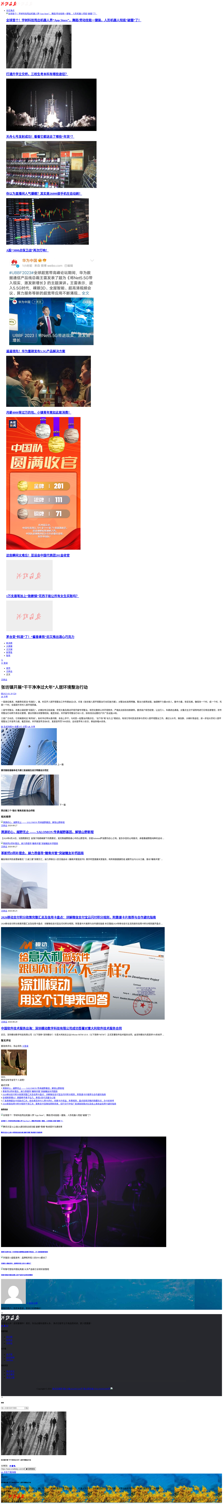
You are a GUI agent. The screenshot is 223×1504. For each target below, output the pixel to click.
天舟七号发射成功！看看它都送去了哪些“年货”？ (40, 136)
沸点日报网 (57, 1389)
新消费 (9, 643)
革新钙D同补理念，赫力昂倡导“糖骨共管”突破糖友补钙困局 (42, 853)
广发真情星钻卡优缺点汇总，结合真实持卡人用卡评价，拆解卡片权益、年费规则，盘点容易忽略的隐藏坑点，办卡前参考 (58, 1101)
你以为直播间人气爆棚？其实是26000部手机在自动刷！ (44, 193)
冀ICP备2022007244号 (73, 1389)
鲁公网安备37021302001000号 (97, 1389)
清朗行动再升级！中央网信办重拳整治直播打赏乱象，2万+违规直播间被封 (24, 1252)
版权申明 (10, 1357)
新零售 (9, 652)
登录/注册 (33, 1303)
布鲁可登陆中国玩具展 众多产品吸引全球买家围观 (17, 1275)
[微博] (2, 1326)
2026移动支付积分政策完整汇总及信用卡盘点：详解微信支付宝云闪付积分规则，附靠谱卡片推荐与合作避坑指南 (78, 917)
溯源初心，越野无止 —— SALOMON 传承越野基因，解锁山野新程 (47, 832)
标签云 (9, 1340)
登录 (5, 663)
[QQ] (5, 1326)
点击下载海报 (9, 1472)
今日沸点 (10, 10)
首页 (8, 668)
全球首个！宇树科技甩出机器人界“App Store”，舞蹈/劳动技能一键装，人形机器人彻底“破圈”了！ (73, 20)
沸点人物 (10, 1377)
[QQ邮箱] (7, 1326)
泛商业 (9, 671)
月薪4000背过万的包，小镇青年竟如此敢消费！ (38, 412)
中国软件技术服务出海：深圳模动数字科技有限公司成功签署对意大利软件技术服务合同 (61, 1028)
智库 (8, 655)
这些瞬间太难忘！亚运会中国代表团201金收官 (38, 555)
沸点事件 (10, 1374)
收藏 (17, 727)
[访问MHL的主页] (14, 1075)
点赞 (25, 727)
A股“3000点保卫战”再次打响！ (27, 250)
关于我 (9, 1354)
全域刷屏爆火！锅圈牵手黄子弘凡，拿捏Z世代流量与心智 (29, 1098)
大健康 (9, 646)
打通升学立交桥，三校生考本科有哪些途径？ (37, 74)
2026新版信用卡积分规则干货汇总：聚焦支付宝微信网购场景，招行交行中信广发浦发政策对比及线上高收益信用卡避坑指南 (59, 1104)
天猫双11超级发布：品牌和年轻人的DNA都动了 (16, 1263)
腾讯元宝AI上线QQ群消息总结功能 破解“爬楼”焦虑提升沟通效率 (21, 1132)
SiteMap (9, 1360)
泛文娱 (9, 649)
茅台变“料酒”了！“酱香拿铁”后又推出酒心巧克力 (40, 637)
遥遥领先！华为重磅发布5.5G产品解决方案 (35, 351)
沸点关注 (10, 1371)
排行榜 (9, 1337)
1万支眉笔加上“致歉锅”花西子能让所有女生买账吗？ (42, 596)
